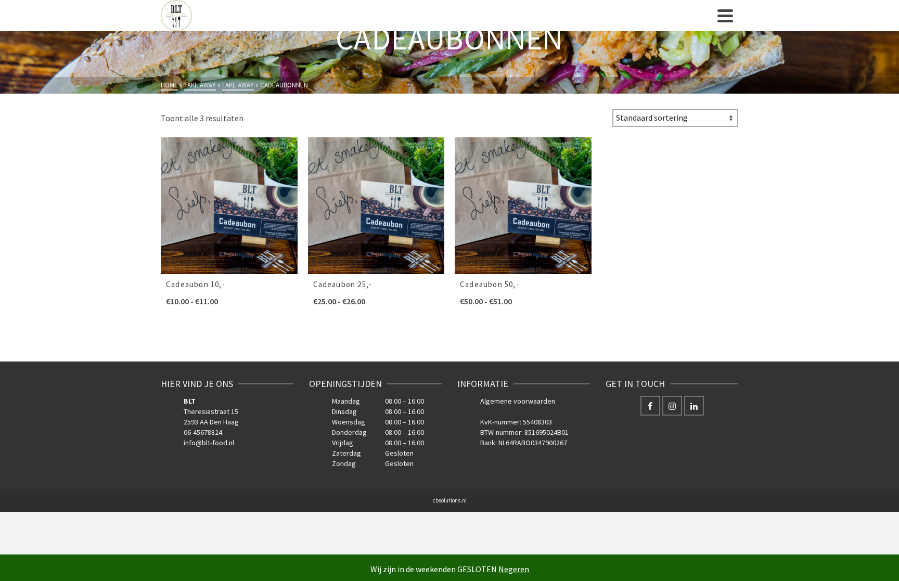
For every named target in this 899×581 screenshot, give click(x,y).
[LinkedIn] (694, 406)
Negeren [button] (513, 569)
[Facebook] (650, 406)
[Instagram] (672, 406)
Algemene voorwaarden (517, 401)
